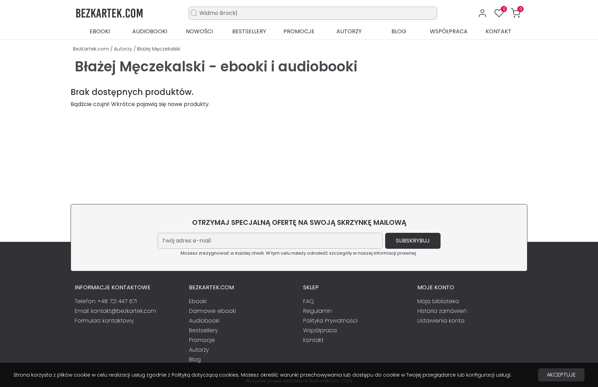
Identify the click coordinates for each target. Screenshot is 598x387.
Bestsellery (249, 31)
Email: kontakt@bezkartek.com (115, 311)
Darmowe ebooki (212, 311)
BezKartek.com (91, 48)
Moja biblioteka (438, 301)
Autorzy (349, 31)
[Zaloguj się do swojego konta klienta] (482, 13)
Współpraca (449, 31)
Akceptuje (561, 375)
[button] (515, 13)
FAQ (308, 301)
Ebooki (100, 31)
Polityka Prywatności (330, 321)
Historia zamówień (442, 311)
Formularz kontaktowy (104, 321)
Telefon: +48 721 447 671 (106, 301)
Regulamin (317, 311)
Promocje (299, 31)
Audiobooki (149, 31)
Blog (398, 31)
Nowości (199, 31)
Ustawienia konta (440, 321)
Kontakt (498, 31)
